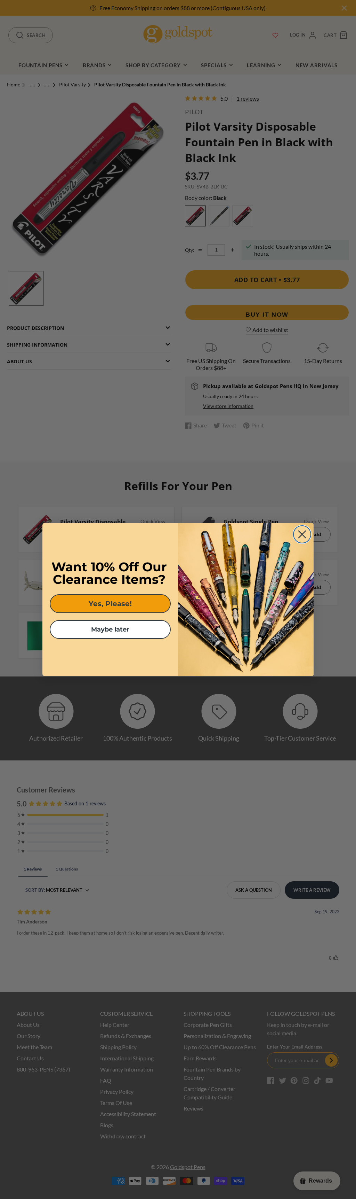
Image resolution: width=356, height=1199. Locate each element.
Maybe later (110, 629)
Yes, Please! (110, 604)
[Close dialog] (302, 534)
